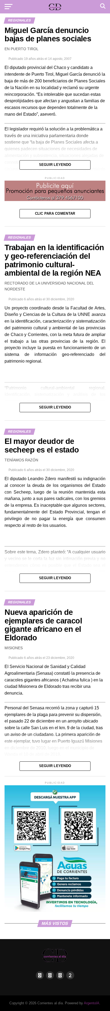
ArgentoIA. (92, 1003)
